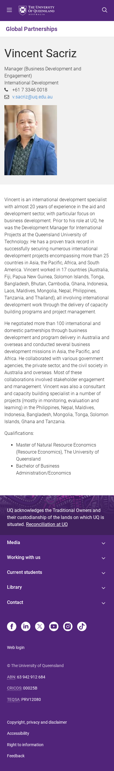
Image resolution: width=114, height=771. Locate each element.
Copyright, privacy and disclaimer (37, 722)
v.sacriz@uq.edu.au (32, 97)
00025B (30, 688)
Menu (9, 10)
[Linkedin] (25, 627)
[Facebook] (11, 627)
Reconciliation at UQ (47, 524)
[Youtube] (53, 627)
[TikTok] (82, 627)
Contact (15, 602)
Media (13, 542)
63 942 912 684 (31, 677)
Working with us (23, 557)
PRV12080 (31, 699)
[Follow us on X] (39, 627)
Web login (16, 647)
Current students (24, 572)
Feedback (16, 755)
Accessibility (18, 733)
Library (14, 587)
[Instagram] (67, 627)
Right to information (25, 744)
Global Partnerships (31, 28)
